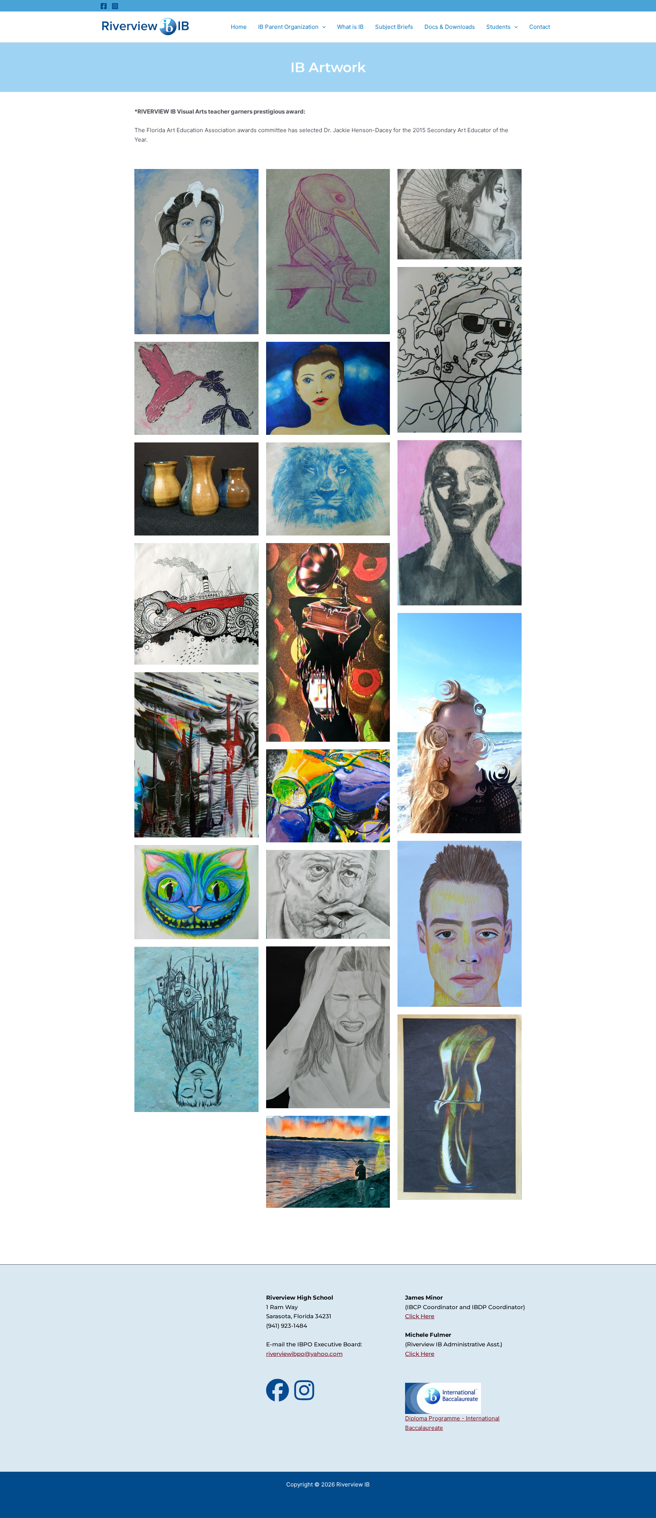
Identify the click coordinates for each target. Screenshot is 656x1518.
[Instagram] (115, 6)
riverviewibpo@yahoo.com (304, 1353)
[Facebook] (103, 6)
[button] (322, 27)
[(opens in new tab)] (443, 1397)
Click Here (419, 1316)
